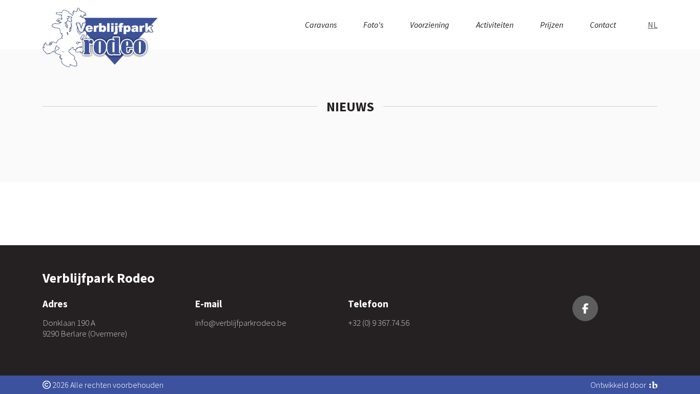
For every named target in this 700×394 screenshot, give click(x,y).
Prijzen (551, 24)
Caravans (321, 24)
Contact (603, 24)
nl (652, 24)
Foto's (373, 24)
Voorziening (429, 24)
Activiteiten (494, 24)
